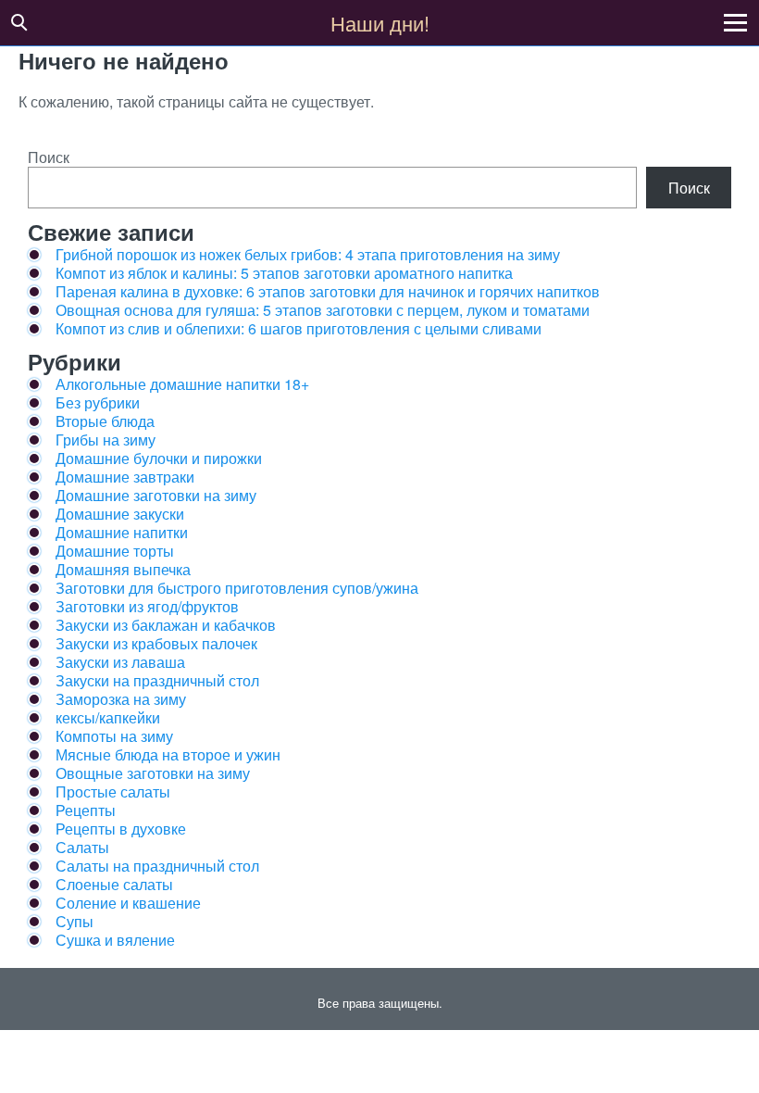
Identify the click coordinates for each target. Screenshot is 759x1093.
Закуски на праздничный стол (157, 680)
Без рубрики (98, 402)
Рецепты (86, 810)
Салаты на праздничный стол (157, 865)
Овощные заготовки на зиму (153, 773)
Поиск (48, 157)
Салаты (82, 847)
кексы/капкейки (108, 717)
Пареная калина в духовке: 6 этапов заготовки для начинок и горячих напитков (328, 291)
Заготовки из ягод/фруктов (147, 606)
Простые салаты (113, 791)
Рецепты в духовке (121, 828)
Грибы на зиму (106, 439)
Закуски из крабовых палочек (156, 643)
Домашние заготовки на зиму (156, 495)
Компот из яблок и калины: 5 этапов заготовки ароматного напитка (284, 272)
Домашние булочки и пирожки (159, 458)
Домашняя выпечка (123, 569)
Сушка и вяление (115, 939)
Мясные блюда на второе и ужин (168, 754)
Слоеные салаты (114, 884)
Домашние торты (115, 550)
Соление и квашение (128, 902)
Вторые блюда (105, 421)
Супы (74, 921)
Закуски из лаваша (120, 661)
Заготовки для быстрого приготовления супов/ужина (237, 587)
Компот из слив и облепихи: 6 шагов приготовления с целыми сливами (298, 328)
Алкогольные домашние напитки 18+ (182, 384)
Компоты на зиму (114, 736)
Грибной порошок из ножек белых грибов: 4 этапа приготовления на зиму (308, 254)
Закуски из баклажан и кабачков (166, 624)
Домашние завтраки (125, 476)
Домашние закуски (120, 513)
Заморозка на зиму (121, 699)
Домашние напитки (122, 532)
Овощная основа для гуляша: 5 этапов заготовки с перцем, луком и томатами (323, 309)
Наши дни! (379, 22)
